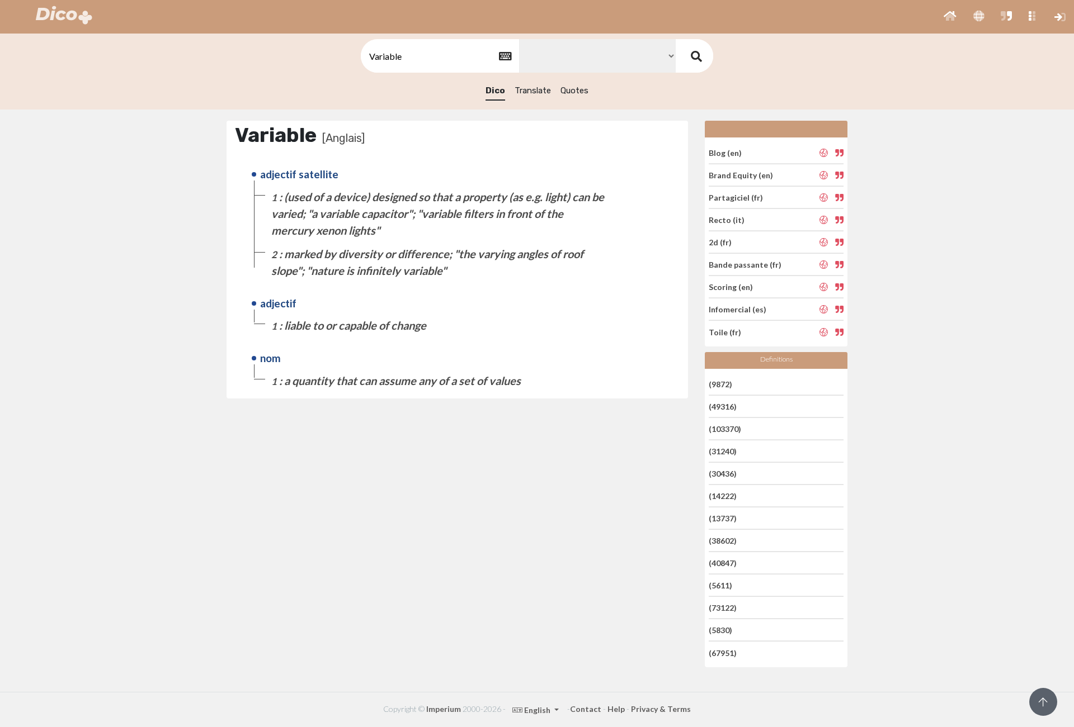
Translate (533, 90)
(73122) (723, 607)
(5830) (720, 630)
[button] (950, 17)
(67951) (723, 652)
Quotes (574, 90)
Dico (495, 90)
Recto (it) (727, 220)
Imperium (443, 709)
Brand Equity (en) (741, 175)
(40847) (723, 563)
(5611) (720, 585)
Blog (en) (725, 152)
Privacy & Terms (661, 709)
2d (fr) (720, 242)
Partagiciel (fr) (736, 197)
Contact (585, 709)
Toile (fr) (725, 331)
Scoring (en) (731, 287)
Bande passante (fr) (745, 264)
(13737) (723, 518)
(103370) (725, 429)
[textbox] (439, 56)
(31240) (723, 451)
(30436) (723, 473)
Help (616, 709)
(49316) (723, 406)
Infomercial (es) (737, 309)
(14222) (723, 496)
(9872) (720, 383)
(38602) (723, 540)
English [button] (537, 710)
